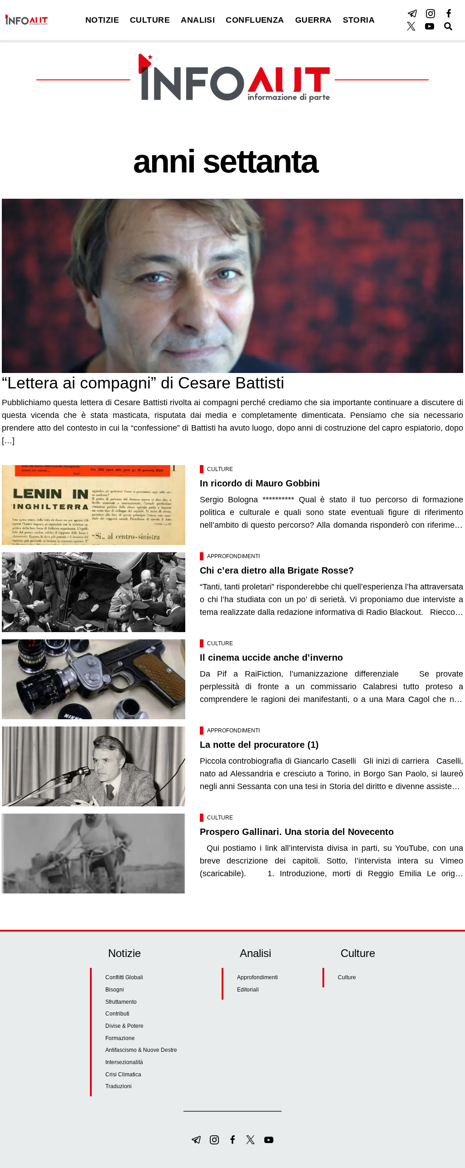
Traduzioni (118, 1086)
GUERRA (313, 20)
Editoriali (248, 989)
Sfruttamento (121, 1002)
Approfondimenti (233, 556)
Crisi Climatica (123, 1074)
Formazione (120, 1038)
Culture (220, 469)
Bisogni (114, 989)
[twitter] (411, 26)
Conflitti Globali (124, 977)
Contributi (117, 1014)
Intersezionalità (124, 1062)
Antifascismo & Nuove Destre (141, 1050)
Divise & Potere (124, 1026)
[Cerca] (448, 26)
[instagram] (430, 13)
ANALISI (198, 20)
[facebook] (449, 13)
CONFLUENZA (255, 20)
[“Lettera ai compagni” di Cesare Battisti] (232, 286)
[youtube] (429, 26)
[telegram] (412, 13)
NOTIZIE (102, 20)
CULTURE (150, 20)
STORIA (359, 20)
